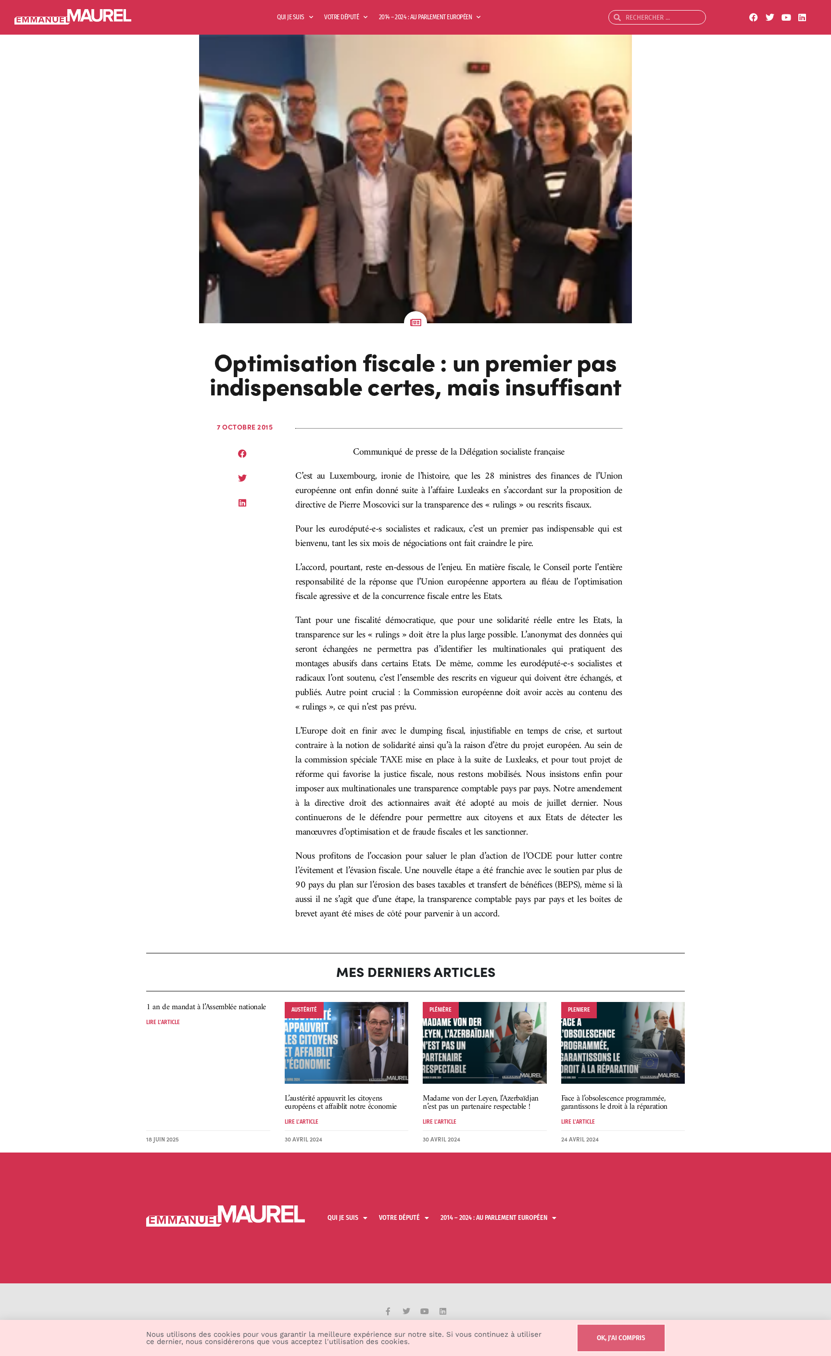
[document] (415, 678)
